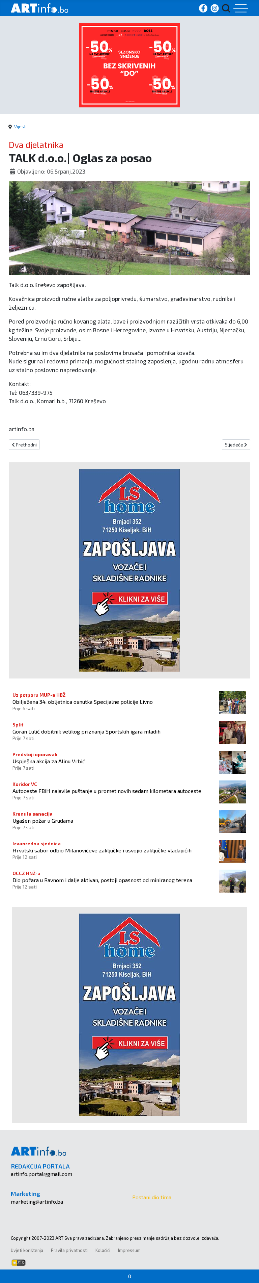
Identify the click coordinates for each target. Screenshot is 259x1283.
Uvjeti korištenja (27, 1250)
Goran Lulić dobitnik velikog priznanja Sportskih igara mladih (86, 731)
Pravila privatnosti (69, 1250)
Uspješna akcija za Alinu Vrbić (48, 761)
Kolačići (102, 1250)
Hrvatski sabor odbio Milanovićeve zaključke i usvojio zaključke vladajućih (102, 850)
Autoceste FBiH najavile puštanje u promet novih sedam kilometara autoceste (106, 791)
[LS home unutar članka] (129, 569)
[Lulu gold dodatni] (129, 64)
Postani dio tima (151, 1197)
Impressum (129, 1250)
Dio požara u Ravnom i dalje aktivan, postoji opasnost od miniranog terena (102, 880)
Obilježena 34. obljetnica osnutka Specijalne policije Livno (82, 701)
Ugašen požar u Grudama (42, 820)
